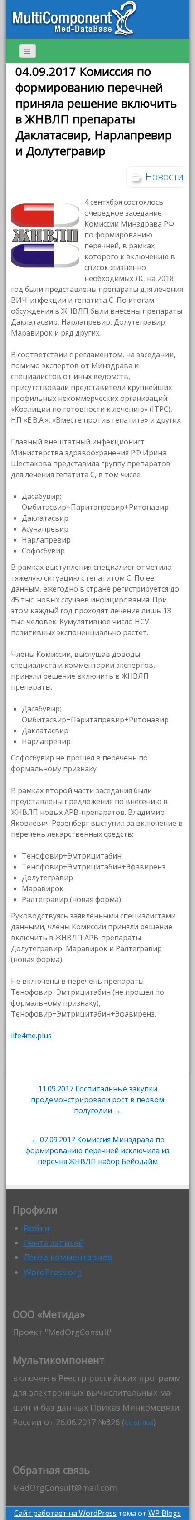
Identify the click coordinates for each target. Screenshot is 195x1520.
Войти (36, 1228)
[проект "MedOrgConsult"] (74, 19)
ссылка (139, 1421)
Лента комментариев (68, 1257)
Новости (165, 176)
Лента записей (54, 1242)
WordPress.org (53, 1272)
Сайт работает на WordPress (65, 1513)
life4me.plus (31, 1036)
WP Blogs (164, 1513)
